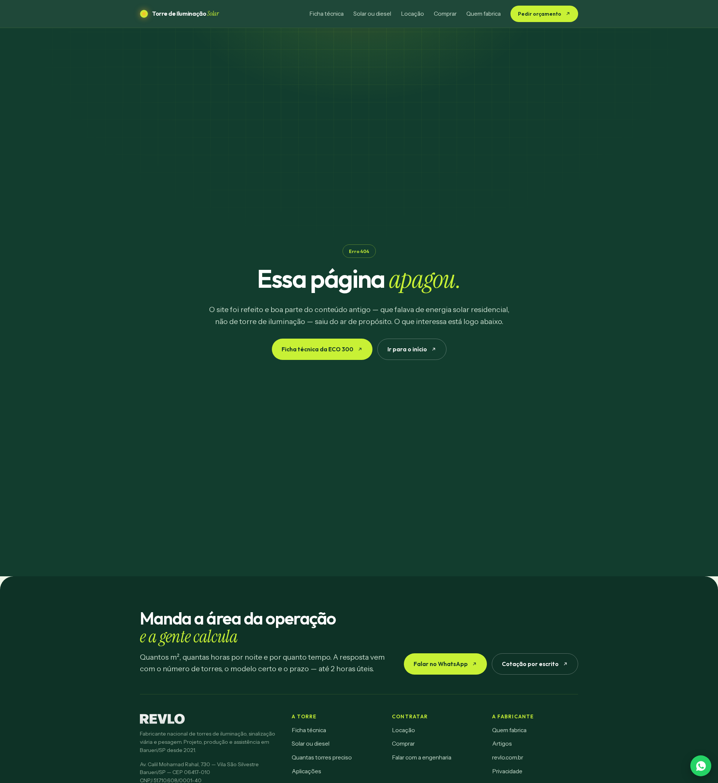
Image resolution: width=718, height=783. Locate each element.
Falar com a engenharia (421, 757)
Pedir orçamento (539, 13)
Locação (412, 13)
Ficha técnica (326, 13)
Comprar (445, 13)
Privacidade (507, 771)
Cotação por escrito (530, 664)
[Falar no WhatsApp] (700, 765)
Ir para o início (407, 349)
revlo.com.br (507, 757)
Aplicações (306, 771)
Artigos (502, 743)
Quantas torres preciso (322, 757)
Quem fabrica (483, 13)
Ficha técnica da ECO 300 (317, 349)
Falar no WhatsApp (441, 664)
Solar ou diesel (372, 13)
